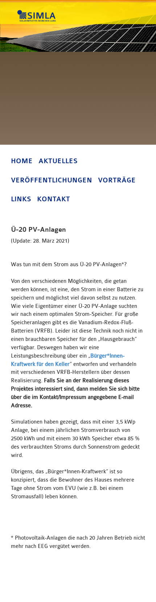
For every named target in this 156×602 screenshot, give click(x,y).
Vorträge (117, 180)
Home (22, 161)
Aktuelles (58, 161)
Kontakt (53, 199)
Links (21, 199)
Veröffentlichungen (51, 180)
